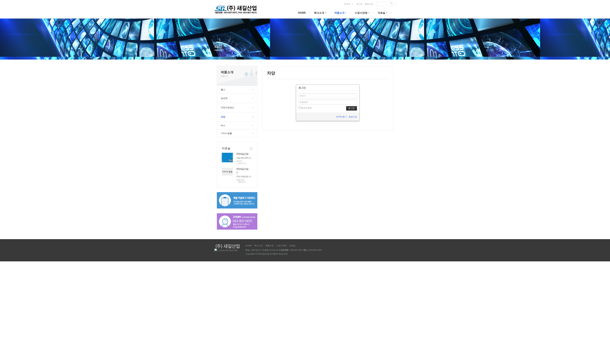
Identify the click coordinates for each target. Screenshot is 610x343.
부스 (237, 125)
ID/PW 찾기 (341, 116)
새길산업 (240, 179)
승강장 (237, 98)
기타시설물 (237, 133)
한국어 (347, 4)
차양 (237, 116)
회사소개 (319, 12)
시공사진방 (361, 12)
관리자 (239, 161)
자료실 (382, 12)
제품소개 (339, 12)
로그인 (359, 4)
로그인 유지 (306, 107)
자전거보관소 (237, 107)
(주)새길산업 (242, 153)
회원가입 (369, 4)
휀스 (237, 89)
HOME (302, 12)
